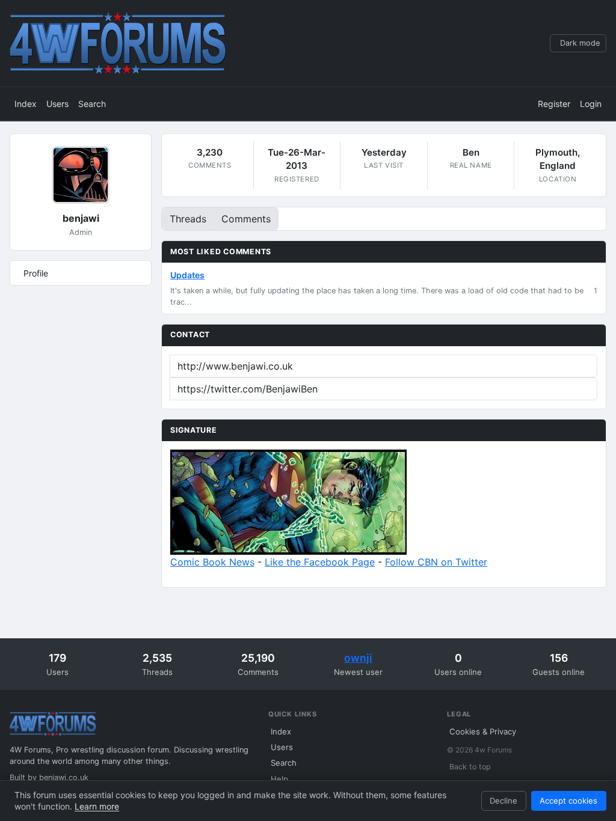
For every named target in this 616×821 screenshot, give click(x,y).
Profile (35, 273)
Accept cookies (568, 800)
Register (554, 104)
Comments (246, 219)
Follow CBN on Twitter (436, 562)
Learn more (97, 806)
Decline (503, 800)
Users (57, 104)
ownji (358, 658)
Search (92, 104)
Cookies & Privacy (482, 731)
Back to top (470, 766)
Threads (188, 219)
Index (25, 104)
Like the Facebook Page (320, 562)
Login (591, 104)
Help (279, 779)
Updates (187, 275)
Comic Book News (212, 562)
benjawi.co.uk (63, 777)
